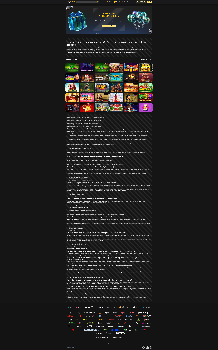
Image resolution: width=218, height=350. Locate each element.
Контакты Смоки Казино (117, 337)
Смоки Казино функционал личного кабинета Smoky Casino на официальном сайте (85, 120)
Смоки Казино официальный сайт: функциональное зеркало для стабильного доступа (86, 117)
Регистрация (141, 1)
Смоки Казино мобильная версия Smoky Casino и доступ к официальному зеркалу (85, 126)
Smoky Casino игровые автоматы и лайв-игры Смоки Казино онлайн (82, 122)
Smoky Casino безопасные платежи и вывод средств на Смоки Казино (82, 124)
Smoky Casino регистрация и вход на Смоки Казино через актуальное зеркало (84, 119)
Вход (149, 1)
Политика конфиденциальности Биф (103, 337)
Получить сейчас (109, 26)
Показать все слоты (146, 59)
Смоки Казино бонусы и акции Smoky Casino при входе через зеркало (82, 123)
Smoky (70, 2)
